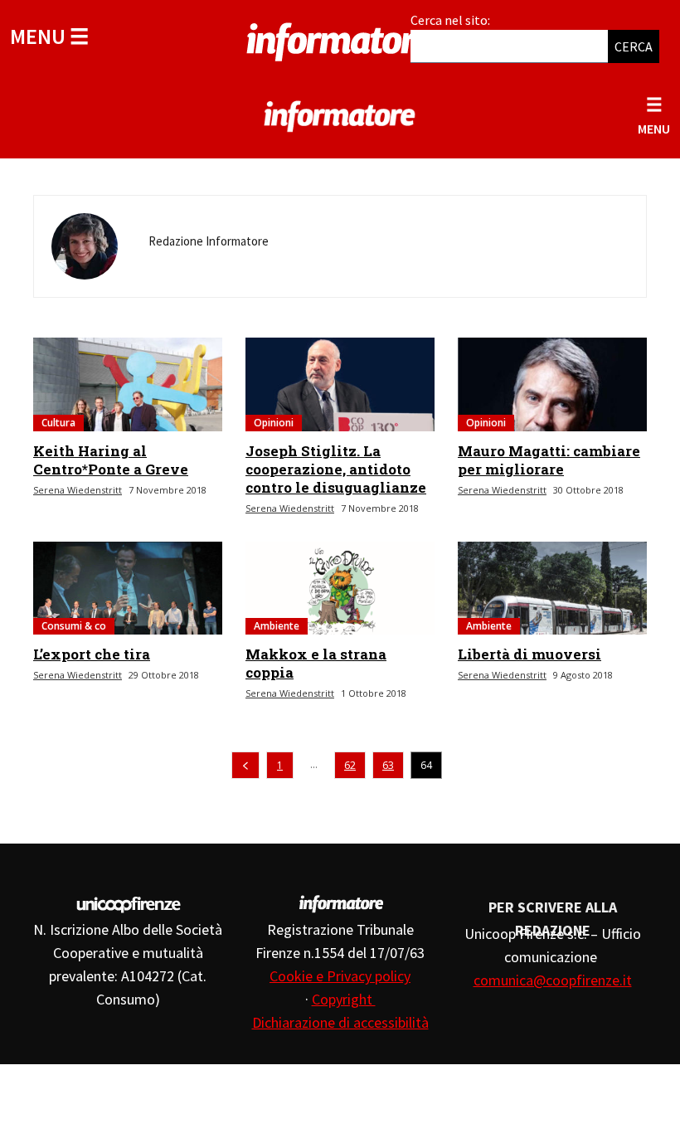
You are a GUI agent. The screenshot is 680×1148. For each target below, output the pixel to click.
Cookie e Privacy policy (340, 975)
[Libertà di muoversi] (552, 588)
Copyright (344, 999)
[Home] (340, 39)
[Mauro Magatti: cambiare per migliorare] (552, 384)
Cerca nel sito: (450, 20)
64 (426, 765)
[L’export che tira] (127, 588)
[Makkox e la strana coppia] (340, 588)
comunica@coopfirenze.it (553, 980)
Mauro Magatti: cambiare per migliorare (549, 460)
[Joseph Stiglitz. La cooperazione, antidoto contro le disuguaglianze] (340, 384)
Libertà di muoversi (529, 654)
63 (388, 765)
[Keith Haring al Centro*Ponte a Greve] (127, 384)
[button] (49, 36)
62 (350, 765)
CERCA (633, 46)
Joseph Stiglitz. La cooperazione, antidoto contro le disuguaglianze (335, 469)
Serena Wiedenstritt (77, 490)
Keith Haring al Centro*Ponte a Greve (110, 460)
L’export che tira (91, 654)
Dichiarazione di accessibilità (340, 1022)
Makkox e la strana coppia (315, 663)
